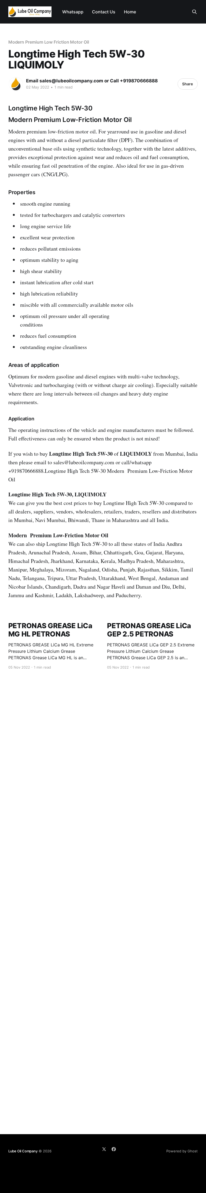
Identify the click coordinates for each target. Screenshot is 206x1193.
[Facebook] (114, 1149)
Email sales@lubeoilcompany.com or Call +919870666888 (92, 80)
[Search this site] (194, 11)
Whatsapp (72, 11)
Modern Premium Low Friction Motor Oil (48, 42)
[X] (104, 1149)
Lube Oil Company (23, 1151)
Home (130, 11)
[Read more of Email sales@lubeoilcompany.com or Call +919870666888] (15, 83)
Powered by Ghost (182, 1151)
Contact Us (103, 11)
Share (187, 84)
